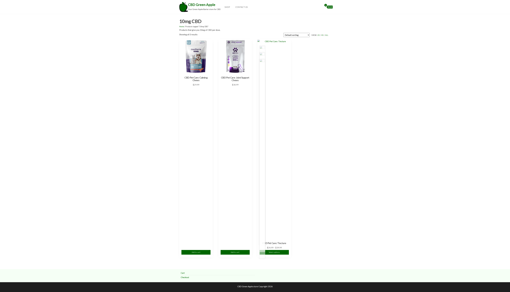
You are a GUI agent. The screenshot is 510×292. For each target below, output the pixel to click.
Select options (274, 252)
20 (318, 35)
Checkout (185, 277)
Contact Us (241, 7)
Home (181, 26)
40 (322, 35)
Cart (183, 273)
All (326, 35)
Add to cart (196, 252)
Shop (227, 7)
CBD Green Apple (201, 5)
